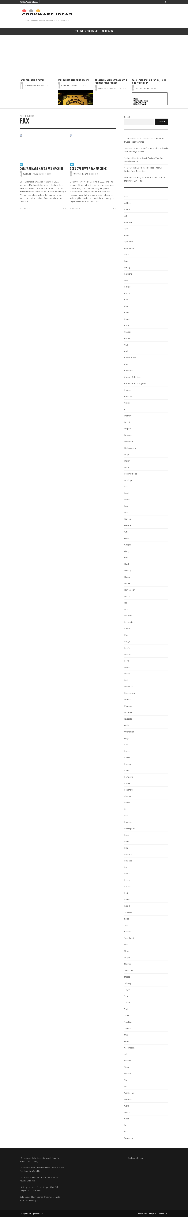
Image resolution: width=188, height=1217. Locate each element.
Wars (126, 1105)
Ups (126, 1035)
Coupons (128, 396)
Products (128, 854)
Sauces (127, 931)
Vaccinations (129, 1047)
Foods (127, 499)
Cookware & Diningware (135, 383)
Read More (24, 208)
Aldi (125, 215)
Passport (128, 764)
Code (126, 351)
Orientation (129, 731)
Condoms (128, 370)
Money (127, 699)
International (130, 622)
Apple (126, 235)
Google (127, 544)
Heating (127, 570)
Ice (125, 602)
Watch (127, 1112)
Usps (126, 1041)
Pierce (127, 809)
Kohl (126, 635)
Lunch (127, 673)
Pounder (128, 822)
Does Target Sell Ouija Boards (73, 80)
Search (127, 117)
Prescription (129, 828)
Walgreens (129, 1093)
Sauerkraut (129, 938)
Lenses (127, 654)
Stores (127, 976)
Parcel (127, 757)
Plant (126, 815)
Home (127, 583)
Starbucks (128, 970)
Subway (127, 983)
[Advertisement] (94, 55)
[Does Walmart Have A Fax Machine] (38, 146)
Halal (126, 564)
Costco (127, 390)
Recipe (127, 880)
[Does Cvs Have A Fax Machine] (88, 146)
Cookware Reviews (31, 85)
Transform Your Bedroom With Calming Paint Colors (111, 82)
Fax (21, 164)
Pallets (127, 751)
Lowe (126, 660)
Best (126, 280)
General (127, 525)
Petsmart (128, 789)
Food (126, 493)
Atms (126, 254)
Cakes (127, 293)
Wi (125, 1125)
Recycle (127, 886)
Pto (125, 867)
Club (126, 344)
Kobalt (127, 628)
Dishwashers (130, 448)
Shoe (126, 951)
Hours (127, 596)
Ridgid (127, 906)
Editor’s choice (130, 473)
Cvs (125, 409)
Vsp (125, 1080)
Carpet (127, 319)
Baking (127, 267)
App (126, 228)
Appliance (128, 241)
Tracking (128, 1022)
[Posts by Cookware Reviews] (22, 85)
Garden (127, 519)
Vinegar (127, 1073)
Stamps (127, 964)
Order (126, 725)
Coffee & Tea (130, 357)
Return (127, 899)
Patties (127, 770)
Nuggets (128, 719)
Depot (127, 422)
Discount (128, 435)
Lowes (127, 667)
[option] (38, 92)
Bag (126, 261)
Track (126, 1015)
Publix (127, 873)
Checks (127, 332)
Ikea (126, 609)
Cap (126, 299)
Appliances (129, 248)
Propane (128, 860)
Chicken (127, 338)
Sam (126, 925)
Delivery (127, 415)
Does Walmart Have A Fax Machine (41, 168)
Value (126, 1054)
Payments (128, 777)
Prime (127, 841)
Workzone (128, 1138)
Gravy (126, 551)
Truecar (127, 1028)
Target (127, 989)
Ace (126, 196)
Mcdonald (128, 686)
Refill (126, 893)
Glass (126, 538)
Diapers (127, 428)
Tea (126, 996)
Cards (126, 312)
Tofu (126, 1009)
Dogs (126, 454)
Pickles (127, 802)
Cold (126, 364)
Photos (127, 796)
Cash (126, 325)
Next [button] (170, 93)
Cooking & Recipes (132, 377)
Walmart (128, 1099)
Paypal (127, 783)
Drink (126, 467)
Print (126, 848)
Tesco (127, 1002)
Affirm (127, 209)
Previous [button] (18, 93)
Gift (125, 531)
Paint (126, 744)
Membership (129, 693)
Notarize (128, 712)
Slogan (127, 957)
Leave (127, 648)
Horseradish (129, 590)
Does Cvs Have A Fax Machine (88, 168)
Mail (126, 680)
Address (127, 203)
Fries (126, 512)
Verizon (127, 1060)
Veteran (127, 1067)
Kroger (127, 641)
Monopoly (128, 706)
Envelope (128, 480)
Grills (126, 557)
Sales (126, 918)
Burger (127, 286)
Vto (125, 1086)
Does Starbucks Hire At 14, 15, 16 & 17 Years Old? (149, 82)
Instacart (128, 615)
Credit (127, 403)
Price (126, 835)
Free (126, 506)
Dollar (127, 461)
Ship (126, 944)
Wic (125, 1131)
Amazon (128, 222)
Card (126, 306)
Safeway (128, 912)
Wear (126, 1118)
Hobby (127, 577)
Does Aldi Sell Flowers (32, 80)
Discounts (128, 441)
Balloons (128, 274)
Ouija (126, 738)
